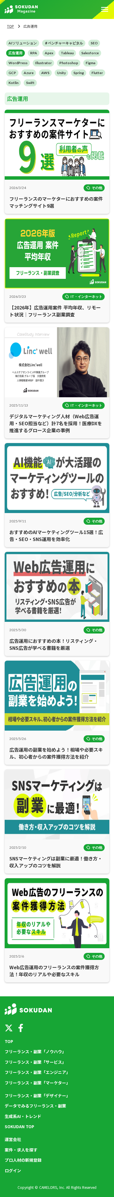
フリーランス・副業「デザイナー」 (37, 1095)
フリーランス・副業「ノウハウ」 (35, 1051)
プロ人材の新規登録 (23, 1160)
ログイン (13, 1170)
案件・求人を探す (21, 1150)
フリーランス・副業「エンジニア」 (37, 1072)
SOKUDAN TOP (19, 1126)
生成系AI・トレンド (23, 1116)
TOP (10, 26)
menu (104, 9)
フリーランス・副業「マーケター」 (37, 1083)
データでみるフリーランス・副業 (35, 1106)
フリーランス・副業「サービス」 (35, 1062)
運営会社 (13, 1139)
